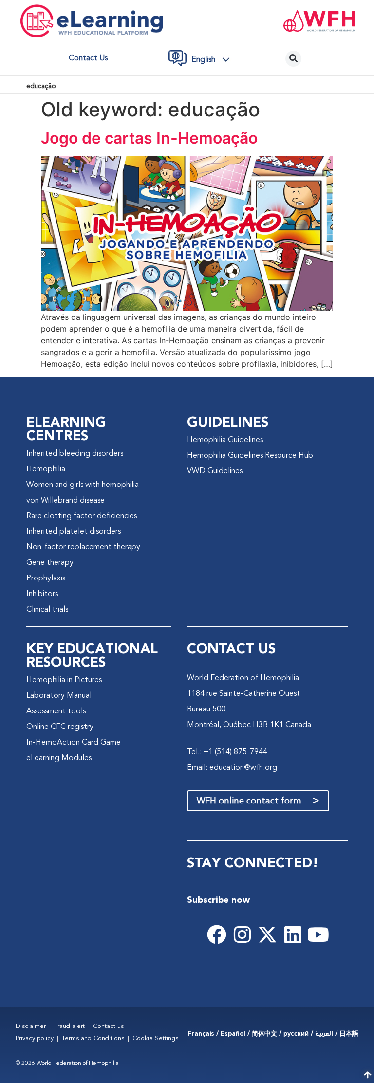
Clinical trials (47, 610)
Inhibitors (42, 594)
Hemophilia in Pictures (64, 680)
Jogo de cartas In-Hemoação (149, 138)
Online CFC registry (60, 727)
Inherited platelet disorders (73, 532)
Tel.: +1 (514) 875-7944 (227, 752)
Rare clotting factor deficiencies (81, 516)
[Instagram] (242, 934)
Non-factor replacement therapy (83, 547)
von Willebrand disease (65, 500)
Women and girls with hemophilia (82, 485)
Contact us (88, 58)
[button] (213, 60)
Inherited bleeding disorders (74, 454)
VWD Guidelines (215, 471)
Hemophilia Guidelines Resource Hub (250, 456)
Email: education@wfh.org (232, 768)
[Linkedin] (292, 934)
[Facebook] (216, 934)
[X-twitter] (267, 934)
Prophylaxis (45, 578)
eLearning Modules (59, 758)
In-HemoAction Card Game (73, 743)
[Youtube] (318, 934)
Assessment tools (56, 711)
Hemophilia (45, 469)
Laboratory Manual (59, 696)
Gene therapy (50, 563)
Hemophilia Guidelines (225, 440)
